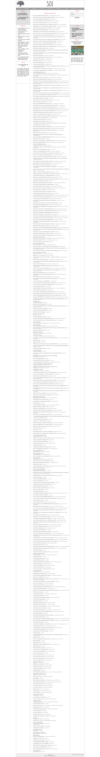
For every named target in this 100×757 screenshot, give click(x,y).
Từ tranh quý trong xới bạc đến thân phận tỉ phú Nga (43, 611)
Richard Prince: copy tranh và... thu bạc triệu (41, 720)
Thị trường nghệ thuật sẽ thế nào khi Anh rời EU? (42, 57)
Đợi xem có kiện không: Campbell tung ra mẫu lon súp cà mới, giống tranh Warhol (48, 390)
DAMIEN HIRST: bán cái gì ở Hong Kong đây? (38, 736)
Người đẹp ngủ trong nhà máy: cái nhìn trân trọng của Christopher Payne (77, 42)
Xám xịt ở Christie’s (36, 340)
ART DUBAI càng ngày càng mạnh (39, 602)
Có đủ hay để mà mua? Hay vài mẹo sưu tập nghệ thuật (43, 539)
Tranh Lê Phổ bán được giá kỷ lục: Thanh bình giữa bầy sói (44, 175)
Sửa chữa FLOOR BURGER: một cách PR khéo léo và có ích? (44, 296)
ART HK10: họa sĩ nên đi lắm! (38, 739)
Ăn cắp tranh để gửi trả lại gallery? (39, 404)
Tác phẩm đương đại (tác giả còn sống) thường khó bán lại (44, 194)
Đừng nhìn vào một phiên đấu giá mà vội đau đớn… (42, 182)
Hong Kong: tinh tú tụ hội (38, 705)
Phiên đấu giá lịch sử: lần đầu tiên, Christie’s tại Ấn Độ (43, 233)
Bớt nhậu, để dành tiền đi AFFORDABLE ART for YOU (43, 136)
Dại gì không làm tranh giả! (38, 593)
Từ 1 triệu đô (35, 429)
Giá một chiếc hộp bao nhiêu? (38, 595)
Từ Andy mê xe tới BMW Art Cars (39, 408)
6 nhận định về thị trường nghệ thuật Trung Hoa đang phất (44, 546)
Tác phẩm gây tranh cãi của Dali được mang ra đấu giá (43, 35)
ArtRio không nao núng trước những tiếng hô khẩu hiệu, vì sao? (45, 274)
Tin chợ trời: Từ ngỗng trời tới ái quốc (37, 718)
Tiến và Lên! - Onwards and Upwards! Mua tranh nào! (43, 154)
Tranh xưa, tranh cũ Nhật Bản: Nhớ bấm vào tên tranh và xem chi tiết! (46, 383)
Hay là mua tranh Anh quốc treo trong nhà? (38, 695)
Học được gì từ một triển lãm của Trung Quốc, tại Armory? (44, 223)
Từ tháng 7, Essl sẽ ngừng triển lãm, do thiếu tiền (42, 79)
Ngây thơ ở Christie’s (37, 342)
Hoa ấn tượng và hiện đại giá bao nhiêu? (40, 494)
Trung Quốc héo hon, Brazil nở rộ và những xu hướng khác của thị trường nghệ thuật (48, 298)
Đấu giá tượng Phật (36, 670)
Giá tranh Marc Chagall (37, 550)
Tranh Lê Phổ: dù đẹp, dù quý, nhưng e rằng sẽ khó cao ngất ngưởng (45, 39)
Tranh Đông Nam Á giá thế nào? (39, 727)
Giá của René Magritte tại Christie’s (39, 316)
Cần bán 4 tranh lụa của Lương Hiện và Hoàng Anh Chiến (44, 284)
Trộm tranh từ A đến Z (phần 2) (38, 62)
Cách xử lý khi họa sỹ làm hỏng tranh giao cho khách (43, 161)
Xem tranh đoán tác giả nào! (38, 55)
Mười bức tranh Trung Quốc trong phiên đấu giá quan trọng (44, 212)
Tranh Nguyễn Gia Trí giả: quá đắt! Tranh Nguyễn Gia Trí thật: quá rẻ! (46, 123)
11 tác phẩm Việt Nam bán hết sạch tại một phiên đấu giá (43, 184)
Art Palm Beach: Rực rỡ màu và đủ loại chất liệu (42, 484)
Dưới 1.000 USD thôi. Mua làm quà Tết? (40, 485)
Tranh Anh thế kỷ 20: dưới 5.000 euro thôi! (41, 399)
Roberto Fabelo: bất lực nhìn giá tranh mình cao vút (42, 196)
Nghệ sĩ (66, 8)
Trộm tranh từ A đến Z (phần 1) (38, 64)
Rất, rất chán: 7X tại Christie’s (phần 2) (40, 308)
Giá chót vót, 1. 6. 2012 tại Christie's (40, 420)
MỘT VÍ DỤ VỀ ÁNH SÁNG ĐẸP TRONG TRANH (23, 46)
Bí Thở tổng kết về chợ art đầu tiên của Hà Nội (41, 164)
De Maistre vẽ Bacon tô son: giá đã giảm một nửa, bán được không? (45, 246)
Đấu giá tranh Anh (36, 637)
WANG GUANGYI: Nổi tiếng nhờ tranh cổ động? (42, 745)
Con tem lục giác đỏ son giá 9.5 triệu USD (41, 198)
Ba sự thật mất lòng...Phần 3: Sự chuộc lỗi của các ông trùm (40, 322)
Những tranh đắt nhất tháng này (39, 467)
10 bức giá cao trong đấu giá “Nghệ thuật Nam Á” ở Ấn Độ (44, 231)
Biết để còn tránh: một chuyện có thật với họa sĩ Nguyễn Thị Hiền (45, 343)
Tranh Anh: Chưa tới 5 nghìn (38, 544)
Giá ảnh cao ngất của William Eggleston (40, 441)
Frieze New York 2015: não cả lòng (39, 132)
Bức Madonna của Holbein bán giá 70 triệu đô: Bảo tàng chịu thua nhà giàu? (47, 535)
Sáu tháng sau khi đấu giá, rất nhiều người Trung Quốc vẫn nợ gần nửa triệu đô (47, 509)
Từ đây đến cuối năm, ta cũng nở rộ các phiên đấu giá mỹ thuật (44, 41)
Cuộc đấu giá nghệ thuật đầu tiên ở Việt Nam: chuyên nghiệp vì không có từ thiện (48, 66)
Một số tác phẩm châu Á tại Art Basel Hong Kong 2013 (43, 293)
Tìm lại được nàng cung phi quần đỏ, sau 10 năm (42, 193)
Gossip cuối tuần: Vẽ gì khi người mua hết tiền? (42, 401)
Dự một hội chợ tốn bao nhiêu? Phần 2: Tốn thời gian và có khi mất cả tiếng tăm (42, 237)
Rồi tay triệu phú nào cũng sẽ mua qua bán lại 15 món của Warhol (45, 541)
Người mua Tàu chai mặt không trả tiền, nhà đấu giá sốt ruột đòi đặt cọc (46, 590)
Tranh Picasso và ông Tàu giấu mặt (39, 606)
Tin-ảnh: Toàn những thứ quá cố (39, 528)
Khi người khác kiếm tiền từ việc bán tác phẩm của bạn (43, 217)
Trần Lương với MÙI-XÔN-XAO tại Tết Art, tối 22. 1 (42, 103)
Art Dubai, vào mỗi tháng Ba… (39, 443)
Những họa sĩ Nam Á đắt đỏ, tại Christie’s (40, 180)
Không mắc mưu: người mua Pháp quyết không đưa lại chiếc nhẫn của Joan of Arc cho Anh (50, 82)
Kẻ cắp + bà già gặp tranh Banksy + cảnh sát (41, 142)
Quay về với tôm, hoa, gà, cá (38, 653)
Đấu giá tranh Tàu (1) (37, 645)
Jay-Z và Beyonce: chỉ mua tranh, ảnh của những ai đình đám (44, 498)
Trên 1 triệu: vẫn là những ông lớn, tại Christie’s (42, 149)
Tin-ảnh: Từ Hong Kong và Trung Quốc (40, 448)
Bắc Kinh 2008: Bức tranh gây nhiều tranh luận (42, 575)
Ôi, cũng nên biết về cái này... (38, 714)
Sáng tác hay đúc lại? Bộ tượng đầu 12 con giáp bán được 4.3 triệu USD (46, 153)
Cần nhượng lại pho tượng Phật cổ (39, 121)
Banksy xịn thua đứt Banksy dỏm (39, 263)
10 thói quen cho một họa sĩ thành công (40, 259)
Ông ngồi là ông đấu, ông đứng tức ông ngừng (37, 701)
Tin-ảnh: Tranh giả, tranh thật (38, 654)
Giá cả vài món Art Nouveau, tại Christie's (41, 241)
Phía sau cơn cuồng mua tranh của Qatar (40, 524)
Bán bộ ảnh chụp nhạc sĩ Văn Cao (39, 239)
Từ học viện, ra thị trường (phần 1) (39, 651)
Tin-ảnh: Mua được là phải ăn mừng (39, 542)
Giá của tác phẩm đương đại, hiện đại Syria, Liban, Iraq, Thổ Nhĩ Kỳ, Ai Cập (47, 295)
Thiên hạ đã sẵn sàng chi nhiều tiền (39, 681)
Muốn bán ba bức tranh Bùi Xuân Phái (40, 375)
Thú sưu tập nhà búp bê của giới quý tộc (37, 571)
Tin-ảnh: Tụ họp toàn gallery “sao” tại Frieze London (43, 374)
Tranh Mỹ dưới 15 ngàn (37, 445)
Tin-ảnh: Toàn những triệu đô (38, 584)
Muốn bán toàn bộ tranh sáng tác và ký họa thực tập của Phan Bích (45, 202)
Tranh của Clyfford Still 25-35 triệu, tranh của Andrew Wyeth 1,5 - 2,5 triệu (47, 74)
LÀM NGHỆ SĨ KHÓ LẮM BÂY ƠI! (23, 14)
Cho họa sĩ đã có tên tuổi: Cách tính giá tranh (41, 268)
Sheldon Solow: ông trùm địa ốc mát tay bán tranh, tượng (43, 140)
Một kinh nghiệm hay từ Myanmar (39, 671)
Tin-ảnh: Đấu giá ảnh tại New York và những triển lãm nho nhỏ (45, 520)
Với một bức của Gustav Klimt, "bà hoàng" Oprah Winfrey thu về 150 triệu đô (47, 36)
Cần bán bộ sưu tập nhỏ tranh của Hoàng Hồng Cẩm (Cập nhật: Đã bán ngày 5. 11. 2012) (42, 364)
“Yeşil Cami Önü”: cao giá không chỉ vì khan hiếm (42, 68)
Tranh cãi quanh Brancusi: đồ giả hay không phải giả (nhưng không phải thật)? (47, 229)
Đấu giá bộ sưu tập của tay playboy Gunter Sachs (42, 422)
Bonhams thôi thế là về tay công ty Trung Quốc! (42, 187)
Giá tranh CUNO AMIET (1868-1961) (40, 478)
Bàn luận (81, 8)
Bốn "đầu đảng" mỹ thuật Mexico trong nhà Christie (39, 733)
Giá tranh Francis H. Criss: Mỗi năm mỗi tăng (41, 460)
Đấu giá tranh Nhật (36, 640)
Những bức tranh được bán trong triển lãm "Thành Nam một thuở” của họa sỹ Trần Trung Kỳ (50, 158)
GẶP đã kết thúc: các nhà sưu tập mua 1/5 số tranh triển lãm (44, 31)
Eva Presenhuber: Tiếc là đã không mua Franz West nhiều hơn (44, 291)
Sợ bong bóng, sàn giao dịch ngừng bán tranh (41, 597)
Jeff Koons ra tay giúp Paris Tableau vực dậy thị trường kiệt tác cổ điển (46, 521)
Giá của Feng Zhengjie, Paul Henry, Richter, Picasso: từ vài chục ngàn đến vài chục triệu (49, 377)
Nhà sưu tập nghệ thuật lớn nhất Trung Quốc (41, 561)
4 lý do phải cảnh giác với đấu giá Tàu (40, 514)
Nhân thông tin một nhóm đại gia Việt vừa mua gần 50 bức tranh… (45, 107)
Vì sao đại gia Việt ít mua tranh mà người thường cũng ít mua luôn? (45, 105)
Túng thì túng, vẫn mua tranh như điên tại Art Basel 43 (43, 411)
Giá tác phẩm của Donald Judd (38, 616)
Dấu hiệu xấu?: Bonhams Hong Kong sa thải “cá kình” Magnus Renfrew (46, 92)
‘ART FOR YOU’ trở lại (37, 60)
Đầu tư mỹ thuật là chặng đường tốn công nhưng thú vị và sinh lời (45, 206)
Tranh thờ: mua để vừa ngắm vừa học (40, 529)
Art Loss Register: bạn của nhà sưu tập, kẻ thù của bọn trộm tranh (45, 96)
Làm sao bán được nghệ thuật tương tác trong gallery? (43, 70)
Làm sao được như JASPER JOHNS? (39, 747)
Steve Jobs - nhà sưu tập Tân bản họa (40, 22)
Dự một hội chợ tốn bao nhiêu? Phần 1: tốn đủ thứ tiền (39, 244)
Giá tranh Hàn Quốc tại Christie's (39, 124)
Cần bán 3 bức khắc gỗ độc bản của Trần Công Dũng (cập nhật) (45, 372)
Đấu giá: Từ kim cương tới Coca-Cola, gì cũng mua (42, 437)
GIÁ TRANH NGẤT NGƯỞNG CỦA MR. (40, 741)
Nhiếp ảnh (26, 8)
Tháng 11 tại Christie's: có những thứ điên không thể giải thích (44, 42)
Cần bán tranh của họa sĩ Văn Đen (39, 119)
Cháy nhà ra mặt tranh (37, 660)
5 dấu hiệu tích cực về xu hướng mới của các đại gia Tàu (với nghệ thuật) (46, 512)
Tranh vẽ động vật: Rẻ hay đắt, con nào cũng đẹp (42, 191)
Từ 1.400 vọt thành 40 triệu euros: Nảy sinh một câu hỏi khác (44, 320)
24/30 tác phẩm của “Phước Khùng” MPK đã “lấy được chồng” (44, 166)
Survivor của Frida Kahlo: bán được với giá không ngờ (38, 723)
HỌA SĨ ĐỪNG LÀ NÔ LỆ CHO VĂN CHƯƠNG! (23, 50)
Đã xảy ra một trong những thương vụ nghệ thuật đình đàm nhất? (45, 94)
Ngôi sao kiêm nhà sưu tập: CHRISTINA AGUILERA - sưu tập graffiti (46, 503)
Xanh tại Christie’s (36, 403)
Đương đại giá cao (36, 690)
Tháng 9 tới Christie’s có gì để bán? (39, 393)
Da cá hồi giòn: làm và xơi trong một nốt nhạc (23, 29)
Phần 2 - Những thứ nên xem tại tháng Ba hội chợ (42, 456)
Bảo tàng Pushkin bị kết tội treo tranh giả (40, 506)
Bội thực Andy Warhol (37, 427)
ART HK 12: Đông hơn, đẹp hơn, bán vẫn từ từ (41, 426)
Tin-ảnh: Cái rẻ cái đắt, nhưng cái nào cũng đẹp (42, 114)
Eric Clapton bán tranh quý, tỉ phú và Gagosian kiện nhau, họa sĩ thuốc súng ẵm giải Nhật (49, 385)
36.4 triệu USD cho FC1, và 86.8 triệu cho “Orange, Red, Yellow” (45, 433)
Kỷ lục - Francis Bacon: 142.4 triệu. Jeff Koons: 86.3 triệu (39, 253)
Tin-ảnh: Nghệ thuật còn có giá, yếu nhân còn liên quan (43, 466)
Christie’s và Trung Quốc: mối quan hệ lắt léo (41, 638)
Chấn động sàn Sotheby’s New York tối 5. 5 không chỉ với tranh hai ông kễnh (47, 134)
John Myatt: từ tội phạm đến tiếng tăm (40, 526)
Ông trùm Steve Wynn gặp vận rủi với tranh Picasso (42, 27)
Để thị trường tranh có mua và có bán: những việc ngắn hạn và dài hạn (46, 108)
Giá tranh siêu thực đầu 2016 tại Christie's (41, 98)
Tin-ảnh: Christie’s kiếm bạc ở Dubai (40, 588)
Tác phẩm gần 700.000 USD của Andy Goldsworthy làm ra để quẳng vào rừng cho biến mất (50, 388)
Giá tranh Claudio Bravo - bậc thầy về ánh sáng (42, 568)
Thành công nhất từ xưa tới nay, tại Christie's (41, 360)
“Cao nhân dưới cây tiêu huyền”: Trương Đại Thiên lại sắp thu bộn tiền (46, 250)
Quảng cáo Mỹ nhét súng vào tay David (40, 225)
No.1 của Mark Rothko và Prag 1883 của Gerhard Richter (43, 381)
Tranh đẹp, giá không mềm (38, 491)
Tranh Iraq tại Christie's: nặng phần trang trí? (41, 439)
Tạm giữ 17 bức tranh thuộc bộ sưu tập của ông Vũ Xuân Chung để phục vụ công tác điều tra (50, 52)
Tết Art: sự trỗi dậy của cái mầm (39, 101)
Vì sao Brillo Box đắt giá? (38, 668)
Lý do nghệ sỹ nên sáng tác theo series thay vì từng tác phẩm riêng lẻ (46, 179)
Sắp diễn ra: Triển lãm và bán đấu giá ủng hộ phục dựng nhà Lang (45, 115)
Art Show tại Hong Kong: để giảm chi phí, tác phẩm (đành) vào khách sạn (46, 261)
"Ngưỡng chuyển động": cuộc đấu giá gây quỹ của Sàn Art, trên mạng (46, 173)
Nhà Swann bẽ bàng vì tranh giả (39, 647)
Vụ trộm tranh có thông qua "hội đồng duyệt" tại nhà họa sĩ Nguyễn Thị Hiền (47, 353)
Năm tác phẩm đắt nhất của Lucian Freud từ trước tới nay (43, 548)
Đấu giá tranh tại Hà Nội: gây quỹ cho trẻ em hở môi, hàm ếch (44, 46)
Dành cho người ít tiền (37, 707)
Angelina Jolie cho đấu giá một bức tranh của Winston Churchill (45, 24)
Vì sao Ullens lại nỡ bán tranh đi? (39, 609)
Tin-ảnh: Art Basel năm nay (38, 567)
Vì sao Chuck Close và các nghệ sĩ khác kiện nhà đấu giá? (44, 508)
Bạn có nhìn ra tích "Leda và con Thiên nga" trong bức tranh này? (45, 33)
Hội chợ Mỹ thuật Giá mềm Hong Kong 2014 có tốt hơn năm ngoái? (45, 221)
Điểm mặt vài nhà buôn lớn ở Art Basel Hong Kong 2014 (43, 208)
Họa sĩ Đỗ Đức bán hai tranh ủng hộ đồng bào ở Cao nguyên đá (44, 282)
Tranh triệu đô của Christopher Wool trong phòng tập (43, 235)
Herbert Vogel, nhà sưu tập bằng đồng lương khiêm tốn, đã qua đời (39, 397)
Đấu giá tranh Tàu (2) (37, 642)
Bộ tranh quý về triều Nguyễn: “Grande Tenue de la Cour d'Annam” (45, 578)
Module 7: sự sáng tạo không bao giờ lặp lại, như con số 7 (44, 171)
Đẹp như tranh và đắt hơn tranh (39, 577)
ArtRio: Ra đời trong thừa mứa (38, 272)
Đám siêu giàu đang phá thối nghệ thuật (40, 29)
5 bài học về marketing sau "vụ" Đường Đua (41, 281)
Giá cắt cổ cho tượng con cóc (38, 583)
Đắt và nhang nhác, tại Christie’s (39, 138)
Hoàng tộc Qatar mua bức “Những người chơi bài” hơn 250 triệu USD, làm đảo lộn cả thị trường (50, 472)
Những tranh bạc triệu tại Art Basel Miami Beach (42, 644)
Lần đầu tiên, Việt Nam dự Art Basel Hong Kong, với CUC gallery (45, 215)
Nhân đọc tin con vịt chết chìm (39, 255)
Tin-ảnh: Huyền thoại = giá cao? (39, 625)
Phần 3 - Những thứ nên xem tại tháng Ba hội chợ (38, 454)
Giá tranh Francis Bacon (37, 464)
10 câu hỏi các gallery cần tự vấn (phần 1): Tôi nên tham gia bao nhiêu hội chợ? (48, 90)
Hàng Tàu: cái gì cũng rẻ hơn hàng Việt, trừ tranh (42, 177)
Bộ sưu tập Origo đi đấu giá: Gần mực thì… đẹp (42, 77)
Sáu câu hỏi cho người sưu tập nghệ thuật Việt (41, 19)
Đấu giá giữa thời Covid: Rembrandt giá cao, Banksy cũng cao (44, 26)
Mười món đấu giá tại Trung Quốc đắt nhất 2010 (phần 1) (43, 620)
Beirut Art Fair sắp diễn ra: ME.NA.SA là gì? (41, 186)
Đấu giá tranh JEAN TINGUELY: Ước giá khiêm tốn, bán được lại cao (40, 470)
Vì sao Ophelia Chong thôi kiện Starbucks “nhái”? (42, 493)
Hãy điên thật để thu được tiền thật (39, 708)
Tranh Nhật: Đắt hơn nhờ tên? (38, 560)
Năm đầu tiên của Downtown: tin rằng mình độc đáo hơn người (44, 210)
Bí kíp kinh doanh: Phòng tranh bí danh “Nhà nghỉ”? (39, 554)
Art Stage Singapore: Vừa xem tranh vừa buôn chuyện (43, 627)
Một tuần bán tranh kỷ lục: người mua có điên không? (43, 431)
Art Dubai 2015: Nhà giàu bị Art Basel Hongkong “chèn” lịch (44, 146)
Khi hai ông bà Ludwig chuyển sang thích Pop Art (42, 162)
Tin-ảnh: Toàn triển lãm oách (38, 480)
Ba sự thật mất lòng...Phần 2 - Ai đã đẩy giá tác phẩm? (39, 325)
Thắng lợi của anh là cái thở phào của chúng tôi (42, 516)
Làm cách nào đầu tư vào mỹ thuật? (39, 189)
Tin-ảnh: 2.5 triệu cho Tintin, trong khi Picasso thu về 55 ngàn (44, 156)
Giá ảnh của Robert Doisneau (38, 726)
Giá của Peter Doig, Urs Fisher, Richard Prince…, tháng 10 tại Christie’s (46, 256)
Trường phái (50, 8)
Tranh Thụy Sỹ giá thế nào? (38, 600)
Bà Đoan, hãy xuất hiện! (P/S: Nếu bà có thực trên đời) (38, 332)
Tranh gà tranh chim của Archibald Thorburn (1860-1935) (44, 482)
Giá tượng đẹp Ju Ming (37, 556)
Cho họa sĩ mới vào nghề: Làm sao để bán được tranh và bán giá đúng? (46, 269)
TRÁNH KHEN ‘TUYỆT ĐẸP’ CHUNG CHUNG (23, 43)
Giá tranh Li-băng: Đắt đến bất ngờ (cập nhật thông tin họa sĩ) (39, 436)
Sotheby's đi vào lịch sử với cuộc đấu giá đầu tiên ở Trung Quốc (45, 380)
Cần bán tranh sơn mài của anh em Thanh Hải (37, 351)
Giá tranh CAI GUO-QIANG (38, 622)
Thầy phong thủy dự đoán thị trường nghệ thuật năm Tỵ (43, 318)
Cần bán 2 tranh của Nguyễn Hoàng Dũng (38, 302)
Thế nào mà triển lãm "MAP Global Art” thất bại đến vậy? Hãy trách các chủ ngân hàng (49, 305)
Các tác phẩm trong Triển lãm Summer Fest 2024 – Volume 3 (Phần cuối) (23, 58)
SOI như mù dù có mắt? (37, 738)
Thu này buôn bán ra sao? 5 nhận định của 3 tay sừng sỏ (43, 537)
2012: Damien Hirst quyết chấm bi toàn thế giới (42, 531)
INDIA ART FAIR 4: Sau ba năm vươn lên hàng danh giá (43, 475)
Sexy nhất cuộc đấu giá (37, 685)
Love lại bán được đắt (37, 710)
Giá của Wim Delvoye (37, 692)
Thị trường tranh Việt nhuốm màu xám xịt (37, 751)
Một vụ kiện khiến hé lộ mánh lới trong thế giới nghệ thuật (44, 17)
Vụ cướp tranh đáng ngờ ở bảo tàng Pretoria (41, 362)
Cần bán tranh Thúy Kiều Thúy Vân (40, 348)
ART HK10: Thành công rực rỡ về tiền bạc (41, 715)
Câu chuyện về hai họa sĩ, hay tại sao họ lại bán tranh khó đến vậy (45, 337)
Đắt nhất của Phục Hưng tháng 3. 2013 (40, 304)
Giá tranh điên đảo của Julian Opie (39, 697)
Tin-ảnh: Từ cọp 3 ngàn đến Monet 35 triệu (41, 151)
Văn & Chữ (34, 8)
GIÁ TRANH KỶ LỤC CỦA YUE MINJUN (41, 743)
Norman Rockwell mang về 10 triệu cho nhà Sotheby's (43, 44)
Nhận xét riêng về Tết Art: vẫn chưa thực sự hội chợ (42, 100)
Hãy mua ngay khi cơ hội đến (38, 286)
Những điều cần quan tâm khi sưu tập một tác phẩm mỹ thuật (44, 110)
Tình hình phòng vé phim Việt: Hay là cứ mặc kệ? (42, 276)
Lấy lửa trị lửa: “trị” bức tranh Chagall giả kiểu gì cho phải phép (45, 227)
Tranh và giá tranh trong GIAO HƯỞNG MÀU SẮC (42, 496)
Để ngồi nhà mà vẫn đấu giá (38, 664)
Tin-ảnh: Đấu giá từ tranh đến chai (39, 501)
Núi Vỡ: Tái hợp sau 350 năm (38, 683)
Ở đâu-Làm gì (73, 8)
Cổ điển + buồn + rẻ (36, 688)
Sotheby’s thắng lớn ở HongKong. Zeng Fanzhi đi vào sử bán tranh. (45, 265)
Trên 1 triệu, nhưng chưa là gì (38, 358)
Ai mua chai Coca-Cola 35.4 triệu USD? (40, 649)
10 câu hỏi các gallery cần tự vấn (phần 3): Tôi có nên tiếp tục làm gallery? (47, 85)
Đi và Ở (19, 8)
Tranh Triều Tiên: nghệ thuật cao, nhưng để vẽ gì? (42, 623)
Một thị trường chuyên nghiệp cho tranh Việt (41, 748)
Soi (51, 754)
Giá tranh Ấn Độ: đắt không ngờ (39, 599)
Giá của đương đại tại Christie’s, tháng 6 (40, 419)
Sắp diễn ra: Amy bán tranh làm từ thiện (40, 117)
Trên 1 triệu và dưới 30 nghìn (38, 489)
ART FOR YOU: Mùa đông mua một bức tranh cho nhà (43, 112)
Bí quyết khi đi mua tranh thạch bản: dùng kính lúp (42, 410)
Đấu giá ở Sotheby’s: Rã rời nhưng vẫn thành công (42, 288)
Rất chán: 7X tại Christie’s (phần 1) (39, 311)
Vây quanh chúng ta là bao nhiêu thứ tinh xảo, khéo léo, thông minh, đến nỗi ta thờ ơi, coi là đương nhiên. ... (77, 60)
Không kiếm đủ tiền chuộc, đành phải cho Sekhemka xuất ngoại (45, 81)
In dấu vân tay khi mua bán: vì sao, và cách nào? (42, 214)
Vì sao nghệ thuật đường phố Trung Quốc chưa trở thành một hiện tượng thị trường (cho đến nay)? (51, 416)
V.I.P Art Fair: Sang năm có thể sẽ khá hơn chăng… (42, 533)
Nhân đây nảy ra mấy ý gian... (38, 592)
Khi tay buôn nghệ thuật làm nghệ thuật (40, 15)
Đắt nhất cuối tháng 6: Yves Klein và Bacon (41, 406)
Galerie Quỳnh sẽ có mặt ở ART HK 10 (37, 730)
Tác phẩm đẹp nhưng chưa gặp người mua (41, 204)
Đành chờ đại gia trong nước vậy (39, 680)
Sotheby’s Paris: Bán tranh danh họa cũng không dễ (42, 126)
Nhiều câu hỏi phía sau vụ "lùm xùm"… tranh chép (38, 335)
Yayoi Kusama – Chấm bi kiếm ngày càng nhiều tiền (43, 394)
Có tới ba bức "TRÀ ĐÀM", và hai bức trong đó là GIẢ (43, 20)
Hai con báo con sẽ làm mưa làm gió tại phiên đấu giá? (43, 219)
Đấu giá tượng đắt (36, 632)
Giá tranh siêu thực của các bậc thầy (39, 607)
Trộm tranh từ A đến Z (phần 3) (38, 58)
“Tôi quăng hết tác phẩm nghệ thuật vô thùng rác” (42, 518)
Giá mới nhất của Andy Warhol (38, 558)
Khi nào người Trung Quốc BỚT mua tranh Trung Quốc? (43, 615)
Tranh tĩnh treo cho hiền (37, 477)
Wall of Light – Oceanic (37, 676)
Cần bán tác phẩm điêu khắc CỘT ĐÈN (40, 310)
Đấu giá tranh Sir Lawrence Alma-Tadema (40, 631)
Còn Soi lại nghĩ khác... (37, 712)
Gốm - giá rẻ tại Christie (37, 687)
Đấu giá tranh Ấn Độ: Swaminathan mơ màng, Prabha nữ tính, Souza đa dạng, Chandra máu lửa (50, 49)
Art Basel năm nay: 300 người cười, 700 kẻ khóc (42, 414)
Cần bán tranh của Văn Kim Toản (39, 330)
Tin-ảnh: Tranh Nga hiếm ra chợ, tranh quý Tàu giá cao (43, 424)
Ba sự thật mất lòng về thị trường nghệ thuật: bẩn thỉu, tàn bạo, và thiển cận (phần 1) (48, 327)
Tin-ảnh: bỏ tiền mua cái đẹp (38, 656)
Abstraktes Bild (36, 678)
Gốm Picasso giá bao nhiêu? (38, 500)
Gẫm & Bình (41, 8)
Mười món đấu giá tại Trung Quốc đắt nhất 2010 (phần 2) (43, 618)
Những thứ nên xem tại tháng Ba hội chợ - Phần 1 (38, 458)
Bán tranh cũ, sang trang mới (38, 658)
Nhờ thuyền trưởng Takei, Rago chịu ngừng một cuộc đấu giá (44, 130)
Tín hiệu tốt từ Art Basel (37, 563)
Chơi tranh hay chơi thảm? (38, 613)
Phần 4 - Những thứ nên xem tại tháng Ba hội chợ (38, 451)
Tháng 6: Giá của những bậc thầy (39, 565)
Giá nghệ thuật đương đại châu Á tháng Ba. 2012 (42, 446)
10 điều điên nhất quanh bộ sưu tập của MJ (41, 551)
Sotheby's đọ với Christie (37, 666)
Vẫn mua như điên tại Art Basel (39, 289)
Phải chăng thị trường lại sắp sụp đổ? (40, 573)
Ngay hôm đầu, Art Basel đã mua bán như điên (41, 128)
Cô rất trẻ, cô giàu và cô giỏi (38, 698)
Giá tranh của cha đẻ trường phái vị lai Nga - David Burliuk (44, 581)
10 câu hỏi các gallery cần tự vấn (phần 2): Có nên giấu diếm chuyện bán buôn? (48, 87)
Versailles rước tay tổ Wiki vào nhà (39, 604)
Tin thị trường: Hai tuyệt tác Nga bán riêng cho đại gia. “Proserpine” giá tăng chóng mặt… (49, 248)
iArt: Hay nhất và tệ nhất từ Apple (39, 629)
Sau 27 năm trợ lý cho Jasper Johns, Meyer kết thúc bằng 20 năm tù (45, 278)
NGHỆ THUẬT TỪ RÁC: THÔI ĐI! (23, 18)
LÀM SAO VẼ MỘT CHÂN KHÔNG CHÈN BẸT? (23, 54)
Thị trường (58, 8)
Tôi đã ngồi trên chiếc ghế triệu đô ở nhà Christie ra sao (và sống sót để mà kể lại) (48, 634)
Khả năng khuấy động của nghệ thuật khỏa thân (42, 586)
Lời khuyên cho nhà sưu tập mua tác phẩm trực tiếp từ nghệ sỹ (44, 200)
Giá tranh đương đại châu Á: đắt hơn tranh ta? (41, 487)
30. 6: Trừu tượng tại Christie (38, 703)
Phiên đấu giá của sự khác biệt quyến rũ (40, 48)
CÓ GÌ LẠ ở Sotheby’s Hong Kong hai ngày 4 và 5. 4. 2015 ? (39, 145)
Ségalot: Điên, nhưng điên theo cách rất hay (41, 462)
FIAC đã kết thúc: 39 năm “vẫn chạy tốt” (38, 370)
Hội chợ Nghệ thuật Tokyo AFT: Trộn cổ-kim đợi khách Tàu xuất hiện (40, 73)
